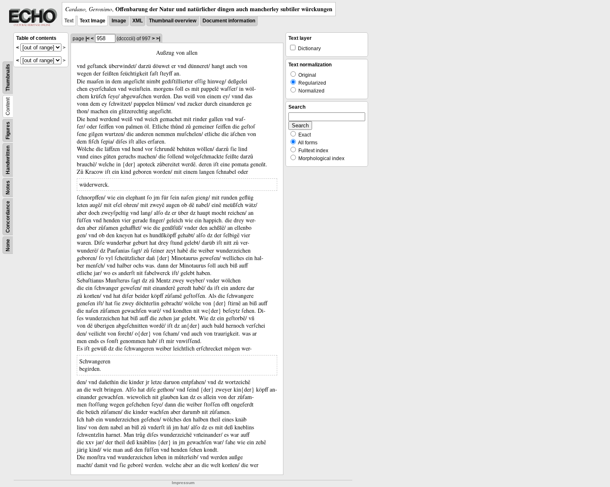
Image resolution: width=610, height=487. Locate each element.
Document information (229, 21)
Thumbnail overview (172, 21)
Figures (8, 130)
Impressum (183, 482)
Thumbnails (8, 77)
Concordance (8, 217)
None (8, 245)
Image (119, 21)
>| (158, 38)
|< (87, 38)
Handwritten (8, 160)
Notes (8, 187)
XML (137, 21)
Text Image (92, 21)
